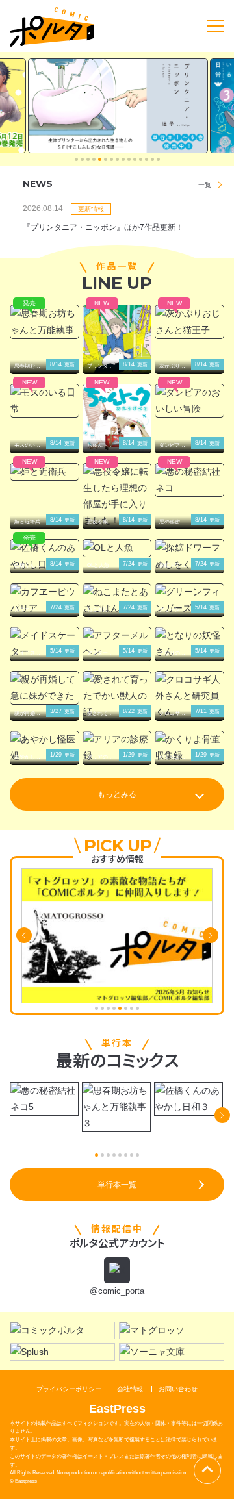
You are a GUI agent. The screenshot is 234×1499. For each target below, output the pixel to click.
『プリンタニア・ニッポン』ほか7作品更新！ (103, 227)
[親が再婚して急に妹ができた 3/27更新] (44, 688)
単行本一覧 (117, 1184)
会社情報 (130, 1388)
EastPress (117, 1408)
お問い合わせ (178, 1388)
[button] (76, 159)
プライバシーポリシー (68, 1388)
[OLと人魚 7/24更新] (117, 548)
